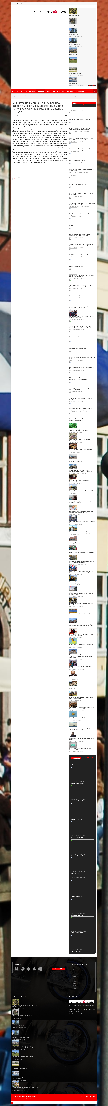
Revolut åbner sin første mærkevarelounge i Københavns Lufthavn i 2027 (23, 1026)
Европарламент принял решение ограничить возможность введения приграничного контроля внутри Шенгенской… (81, 593)
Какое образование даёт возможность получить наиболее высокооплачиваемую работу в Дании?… (82, 624)
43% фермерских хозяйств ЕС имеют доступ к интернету (23, 1057)
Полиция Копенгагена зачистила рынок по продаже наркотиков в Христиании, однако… (82, 347)
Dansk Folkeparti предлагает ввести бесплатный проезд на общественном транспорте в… (81, 572)
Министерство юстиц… (77, 819)
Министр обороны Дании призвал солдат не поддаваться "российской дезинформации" (80, 118)
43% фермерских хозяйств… (76, 64)
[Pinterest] (75, 978)
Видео (18, 3)
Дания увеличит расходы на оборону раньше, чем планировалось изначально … (24, 1067)
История (70, 91)
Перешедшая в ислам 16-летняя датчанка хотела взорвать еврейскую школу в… (81, 275)
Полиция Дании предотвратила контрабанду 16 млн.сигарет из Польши (81, 501)
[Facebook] (74, 969)
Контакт (26, 3)
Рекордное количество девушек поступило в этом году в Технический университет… (81, 561)
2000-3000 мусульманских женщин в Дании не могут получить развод (80, 667)
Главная (14, 3)
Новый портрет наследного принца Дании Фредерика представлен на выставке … (79, 440)
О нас (22, 3)
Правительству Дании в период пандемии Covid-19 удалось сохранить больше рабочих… (81, 708)
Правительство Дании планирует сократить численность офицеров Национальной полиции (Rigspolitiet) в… (81, 656)
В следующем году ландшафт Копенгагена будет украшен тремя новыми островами (81, 378)
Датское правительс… (77, 896)
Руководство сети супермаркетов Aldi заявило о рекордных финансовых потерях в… (81, 409)
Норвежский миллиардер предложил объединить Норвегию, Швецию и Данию (81, 419)
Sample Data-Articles (33, 95)
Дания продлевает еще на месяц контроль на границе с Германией (80, 388)
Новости (80, 17)
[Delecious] (75, 988)
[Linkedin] (75, 976)
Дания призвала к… (74, 54)
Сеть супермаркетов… (77, 951)
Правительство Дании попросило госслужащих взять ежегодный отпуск (82, 677)
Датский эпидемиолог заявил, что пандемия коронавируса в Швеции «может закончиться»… (81, 749)
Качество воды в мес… (77, 915)
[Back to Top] (12, 1103)
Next (94, 85)
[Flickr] (75, 980)
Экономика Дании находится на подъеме (79, 542)
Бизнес (80, 36)
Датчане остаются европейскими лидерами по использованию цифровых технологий (80, 234)
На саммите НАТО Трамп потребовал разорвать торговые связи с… (24, 1077)
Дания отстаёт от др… (77, 837)
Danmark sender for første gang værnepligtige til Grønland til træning (24, 1006)
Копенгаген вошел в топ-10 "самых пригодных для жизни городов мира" (81, 582)
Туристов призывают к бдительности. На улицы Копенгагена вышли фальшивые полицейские (80, 286)
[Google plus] (75, 973)
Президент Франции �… (77, 856)
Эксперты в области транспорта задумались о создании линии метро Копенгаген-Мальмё (80, 327)
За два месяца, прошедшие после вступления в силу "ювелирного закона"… (81, 399)
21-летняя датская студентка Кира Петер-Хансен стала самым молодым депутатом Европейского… (81, 551)
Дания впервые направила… (76, 25)
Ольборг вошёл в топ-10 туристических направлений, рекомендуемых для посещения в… (81, 470)
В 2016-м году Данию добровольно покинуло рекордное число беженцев (80, 255)
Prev (90, 85)
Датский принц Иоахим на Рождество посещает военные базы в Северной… (81, 634)
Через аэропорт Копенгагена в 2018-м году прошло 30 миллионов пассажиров (82, 460)
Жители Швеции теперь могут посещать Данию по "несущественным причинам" (81, 728)
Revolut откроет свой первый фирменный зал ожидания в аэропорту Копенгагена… (23, 1036)
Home (19, 95)
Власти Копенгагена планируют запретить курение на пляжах (81, 738)
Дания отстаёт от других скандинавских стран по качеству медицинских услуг (81, 149)
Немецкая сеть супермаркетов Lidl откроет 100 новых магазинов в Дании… (81, 491)
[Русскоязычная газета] (51, 11)
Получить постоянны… (77, 873)
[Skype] (75, 985)
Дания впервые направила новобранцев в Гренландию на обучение (22, 1016)
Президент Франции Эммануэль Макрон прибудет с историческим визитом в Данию (82, 159)
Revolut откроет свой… (75, 44)
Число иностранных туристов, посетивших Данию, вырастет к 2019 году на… (81, 296)
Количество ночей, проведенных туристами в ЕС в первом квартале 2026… (25, 1088)
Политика (81, 85)
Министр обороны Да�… (78, 783)
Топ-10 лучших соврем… (78, 933)
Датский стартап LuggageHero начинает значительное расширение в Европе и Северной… (81, 481)
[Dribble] (75, 981)
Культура (41, 91)
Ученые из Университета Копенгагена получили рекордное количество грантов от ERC (81, 245)
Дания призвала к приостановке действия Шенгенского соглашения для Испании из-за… (24, 1047)
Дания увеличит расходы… (76, 73)
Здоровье (82, 151)
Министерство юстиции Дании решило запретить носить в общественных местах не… (81, 139)
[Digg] (75, 983)
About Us (71, 174)
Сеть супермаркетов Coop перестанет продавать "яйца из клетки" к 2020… (81, 214)
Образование (80, 91)
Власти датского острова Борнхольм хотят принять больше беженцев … (81, 604)
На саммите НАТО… (74, 83)
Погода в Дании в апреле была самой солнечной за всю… (82, 522)
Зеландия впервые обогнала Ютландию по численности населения (80, 614)
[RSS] (74, 967)
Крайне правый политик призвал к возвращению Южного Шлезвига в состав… (81, 645)
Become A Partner (58, 968)
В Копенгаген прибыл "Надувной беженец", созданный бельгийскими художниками (79, 128)
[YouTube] (75, 974)
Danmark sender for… (74, 15)
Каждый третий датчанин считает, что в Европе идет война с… (82, 358)
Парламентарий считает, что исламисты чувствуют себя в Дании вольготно (81, 316)
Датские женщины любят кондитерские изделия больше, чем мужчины (81, 450)
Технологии (51, 91)
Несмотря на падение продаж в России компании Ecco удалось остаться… (81, 368)
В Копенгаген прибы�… (77, 801)
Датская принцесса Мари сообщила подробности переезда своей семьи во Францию (81, 511)
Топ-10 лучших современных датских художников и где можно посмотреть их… (82, 204)
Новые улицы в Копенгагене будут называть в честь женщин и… (82, 224)
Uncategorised (83, 110)
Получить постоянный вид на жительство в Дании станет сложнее (81, 169)
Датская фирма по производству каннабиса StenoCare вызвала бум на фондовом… (80, 429)
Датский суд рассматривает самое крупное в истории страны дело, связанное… (80, 306)
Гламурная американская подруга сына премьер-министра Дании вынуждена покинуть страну (81, 532)
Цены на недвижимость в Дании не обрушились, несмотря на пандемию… (81, 697)
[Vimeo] (75, 987)
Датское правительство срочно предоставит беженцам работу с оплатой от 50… (80, 183)
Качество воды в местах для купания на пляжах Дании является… (81, 193)
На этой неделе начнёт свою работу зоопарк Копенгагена (80, 687)
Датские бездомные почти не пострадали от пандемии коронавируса (80, 718)
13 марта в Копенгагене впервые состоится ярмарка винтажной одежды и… (80, 265)
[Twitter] (75, 971)
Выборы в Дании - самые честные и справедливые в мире (82, 337)
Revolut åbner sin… (74, 34)
